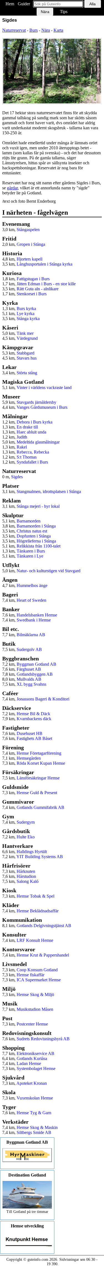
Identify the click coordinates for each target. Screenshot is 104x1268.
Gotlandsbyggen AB (35, 674)
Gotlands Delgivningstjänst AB (44, 925)
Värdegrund (27, 338)
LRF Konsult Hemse (35, 940)
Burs (33, 30)
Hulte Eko (26, 836)
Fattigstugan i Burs (33, 278)
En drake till (27, 427)
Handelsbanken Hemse (37, 615)
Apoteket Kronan (31, 1083)
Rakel (22, 447)
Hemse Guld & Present (37, 792)
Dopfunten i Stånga (34, 536)
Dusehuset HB (29, 733)
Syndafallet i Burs (32, 462)
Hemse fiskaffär (30, 974)
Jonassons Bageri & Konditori (43, 699)
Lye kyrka (25, 313)
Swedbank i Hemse (34, 620)
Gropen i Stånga (31, 244)
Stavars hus (27, 358)
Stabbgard (25, 353)
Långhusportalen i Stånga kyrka (44, 264)
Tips (63, 11)
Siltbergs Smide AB (34, 1132)
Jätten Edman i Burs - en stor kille (46, 283)
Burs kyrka (26, 308)
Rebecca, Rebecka (33, 452)
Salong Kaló (28, 881)
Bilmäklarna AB (31, 634)
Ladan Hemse (29, 1063)
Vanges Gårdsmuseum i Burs (42, 407)
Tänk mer (25, 333)
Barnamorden (28, 521)
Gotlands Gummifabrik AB (40, 807)
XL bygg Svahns (31, 684)
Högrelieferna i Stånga (36, 541)
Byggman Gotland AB (36, 664)
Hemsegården (29, 758)
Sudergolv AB (29, 649)
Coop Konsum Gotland (37, 969)
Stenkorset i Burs (32, 293)
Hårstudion (26, 876)
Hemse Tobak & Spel (35, 896)
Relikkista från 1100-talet (38, 546)
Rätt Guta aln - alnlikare (38, 288)
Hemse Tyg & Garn (34, 1112)
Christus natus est (32, 531)
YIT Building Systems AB (39, 856)
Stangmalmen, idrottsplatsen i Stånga (49, 491)
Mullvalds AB (29, 679)
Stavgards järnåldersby (36, 402)
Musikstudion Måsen (35, 1009)
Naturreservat (14, 30)
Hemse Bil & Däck (33, 713)
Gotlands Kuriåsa (32, 1058)
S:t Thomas (27, 457)
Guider (24, 3)
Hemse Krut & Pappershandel (43, 955)
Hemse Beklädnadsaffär (38, 910)
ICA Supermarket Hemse (39, 979)
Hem (10, 3)
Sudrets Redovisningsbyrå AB (43, 1038)
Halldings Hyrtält (32, 851)
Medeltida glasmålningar (38, 442)
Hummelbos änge (32, 585)
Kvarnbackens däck (34, 718)
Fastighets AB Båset (34, 738)
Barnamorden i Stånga (36, 526)
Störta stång (27, 372)
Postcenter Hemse (32, 1024)
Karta (58, 30)
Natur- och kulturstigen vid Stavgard (48, 570)
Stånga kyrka (28, 318)
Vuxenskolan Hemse (35, 1098)
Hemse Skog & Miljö (35, 994)
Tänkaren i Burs (31, 551)
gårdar (12, 187)
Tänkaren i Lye (30, 556)
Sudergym (26, 822)
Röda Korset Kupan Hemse (41, 763)
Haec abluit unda (31, 432)
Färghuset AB (29, 669)
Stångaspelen (28, 229)
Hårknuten (26, 871)
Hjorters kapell (29, 259)
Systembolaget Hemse (36, 1068)
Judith (22, 437)
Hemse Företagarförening (39, 753)
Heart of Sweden (31, 600)
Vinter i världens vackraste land (44, 387)
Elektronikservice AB (35, 1053)
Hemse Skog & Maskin (37, 1127)
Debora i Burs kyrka (34, 422)
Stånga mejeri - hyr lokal (38, 506)
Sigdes (17, 476)
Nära (45, 30)
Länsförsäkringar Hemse (38, 778)
